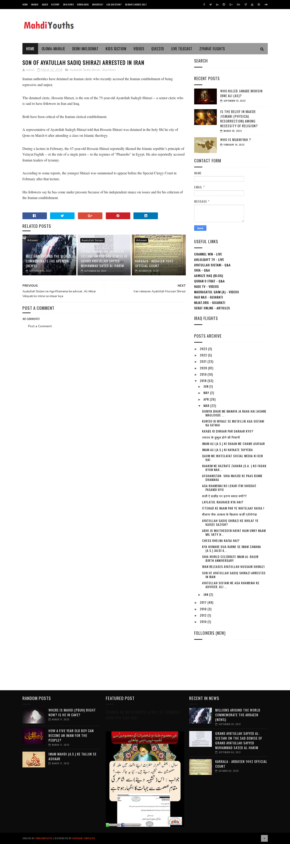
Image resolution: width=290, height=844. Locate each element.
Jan (206, 594)
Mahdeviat (97, 4)
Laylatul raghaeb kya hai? (222, 502)
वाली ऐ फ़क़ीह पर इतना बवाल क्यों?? (224, 495)
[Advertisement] (104, 342)
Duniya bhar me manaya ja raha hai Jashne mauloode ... (234, 413)
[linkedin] (217, 4)
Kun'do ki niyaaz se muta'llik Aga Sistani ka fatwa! (233, 423)
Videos (138, 48)
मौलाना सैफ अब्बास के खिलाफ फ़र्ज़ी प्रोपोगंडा (229, 514)
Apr (206, 399)
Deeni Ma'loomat (85, 48)
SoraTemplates (43, 838)
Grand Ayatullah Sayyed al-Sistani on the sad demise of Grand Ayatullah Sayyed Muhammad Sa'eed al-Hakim (104, 258)
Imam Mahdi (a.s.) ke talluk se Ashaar (72, 756)
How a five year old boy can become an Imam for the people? (71, 735)
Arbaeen (32, 240)
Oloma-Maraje (53, 48)
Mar (206, 405)
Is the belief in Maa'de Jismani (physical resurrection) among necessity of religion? (239, 118)
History (55, 4)
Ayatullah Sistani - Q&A (212, 264)
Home (25, 4)
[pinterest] (258, 4)
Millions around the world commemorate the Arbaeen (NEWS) (48, 261)
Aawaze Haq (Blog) (208, 275)
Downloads (83, 4)
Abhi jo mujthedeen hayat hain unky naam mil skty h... (234, 532)
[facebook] (204, 4)
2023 (204, 348)
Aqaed (45, 4)
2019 (204, 374)
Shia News (68, 4)
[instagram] (224, 4)
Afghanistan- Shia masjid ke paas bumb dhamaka (232, 477)
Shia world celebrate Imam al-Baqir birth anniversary (230, 558)
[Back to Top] (264, 838)
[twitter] (210, 4)
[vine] (245, 4)
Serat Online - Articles (212, 307)
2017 (204, 602)
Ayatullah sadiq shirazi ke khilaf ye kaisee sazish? (230, 522)
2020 (204, 367)
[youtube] (252, 4)
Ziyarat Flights (212, 48)
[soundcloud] (266, 4)
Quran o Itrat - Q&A (209, 281)
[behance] (238, 4)
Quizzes (157, 48)
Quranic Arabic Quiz (136, 4)
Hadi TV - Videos (206, 286)
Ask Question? (114, 4)
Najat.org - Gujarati (209, 302)
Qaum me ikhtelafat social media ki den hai (232, 457)
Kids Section (116, 48)
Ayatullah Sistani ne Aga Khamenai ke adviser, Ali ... (230, 584)
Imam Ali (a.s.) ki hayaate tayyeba (227, 449)
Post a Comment (40, 326)
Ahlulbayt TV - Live (209, 259)
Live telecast (181, 48)
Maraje (35, 4)
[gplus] (231, 4)
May (206, 392)
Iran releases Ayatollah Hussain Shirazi (233, 566)
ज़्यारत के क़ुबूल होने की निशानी (221, 437)
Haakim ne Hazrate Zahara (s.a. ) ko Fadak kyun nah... (234, 467)
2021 (204, 361)
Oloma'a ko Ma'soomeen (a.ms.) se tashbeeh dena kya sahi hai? (143, 715)
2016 (204, 608)
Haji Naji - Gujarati (208, 297)
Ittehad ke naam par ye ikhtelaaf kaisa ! (233, 508)
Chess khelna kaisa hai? (220, 540)
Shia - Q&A (202, 270)
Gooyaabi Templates (83, 838)
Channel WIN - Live (208, 254)
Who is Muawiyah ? (235, 139)
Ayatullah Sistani (92, 240)
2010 (204, 621)
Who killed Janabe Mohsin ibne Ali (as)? (241, 93)
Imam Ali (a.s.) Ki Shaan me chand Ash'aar (233, 443)
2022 (204, 355)
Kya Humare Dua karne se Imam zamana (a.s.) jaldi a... (231, 548)
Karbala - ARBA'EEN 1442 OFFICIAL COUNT (154, 263)
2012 (204, 615)
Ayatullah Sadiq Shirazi (85, 70)
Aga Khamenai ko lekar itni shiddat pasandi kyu (229, 487)
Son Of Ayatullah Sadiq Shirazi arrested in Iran (234, 574)
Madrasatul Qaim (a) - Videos (216, 291)
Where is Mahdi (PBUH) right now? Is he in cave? (72, 712)
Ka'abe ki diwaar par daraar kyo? (227, 431)
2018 (204, 380)
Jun (206, 386)
